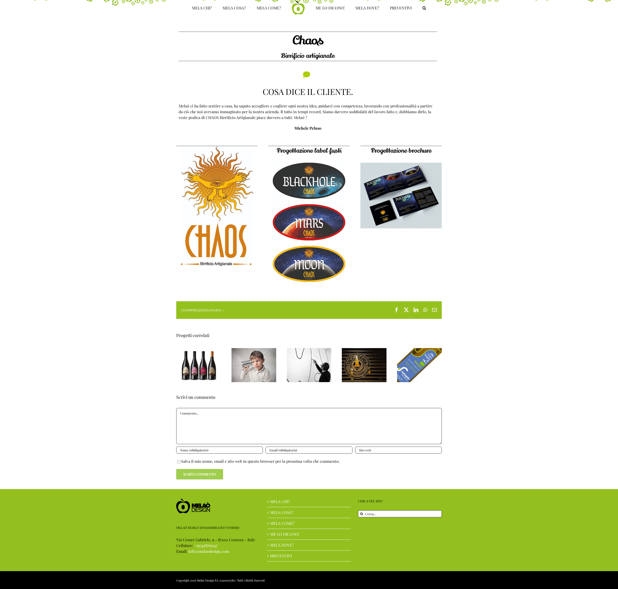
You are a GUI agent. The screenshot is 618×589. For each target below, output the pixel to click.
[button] (404, 8)
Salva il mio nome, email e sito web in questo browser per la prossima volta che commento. (260, 461)
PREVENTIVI (281, 555)
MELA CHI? (280, 501)
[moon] (309, 247)
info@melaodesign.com (208, 551)
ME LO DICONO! (284, 534)
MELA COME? (282, 523)
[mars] (309, 206)
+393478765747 (206, 545)
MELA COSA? (281, 512)
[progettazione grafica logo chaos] (217, 148)
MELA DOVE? (282, 544)
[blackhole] (309, 164)
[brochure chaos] (401, 164)
